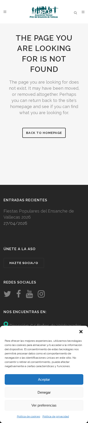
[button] (81, 331)
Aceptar (44, 379)
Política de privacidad (55, 416)
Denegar (44, 392)
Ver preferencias (44, 405)
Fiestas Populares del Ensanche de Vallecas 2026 (39, 214)
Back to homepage (44, 133)
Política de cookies (28, 416)
